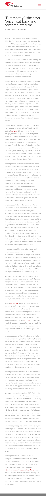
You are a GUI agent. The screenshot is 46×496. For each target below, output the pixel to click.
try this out (14, 303)
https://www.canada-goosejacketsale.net (19, 470)
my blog (14, 131)
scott (8, 29)
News (25, 29)
